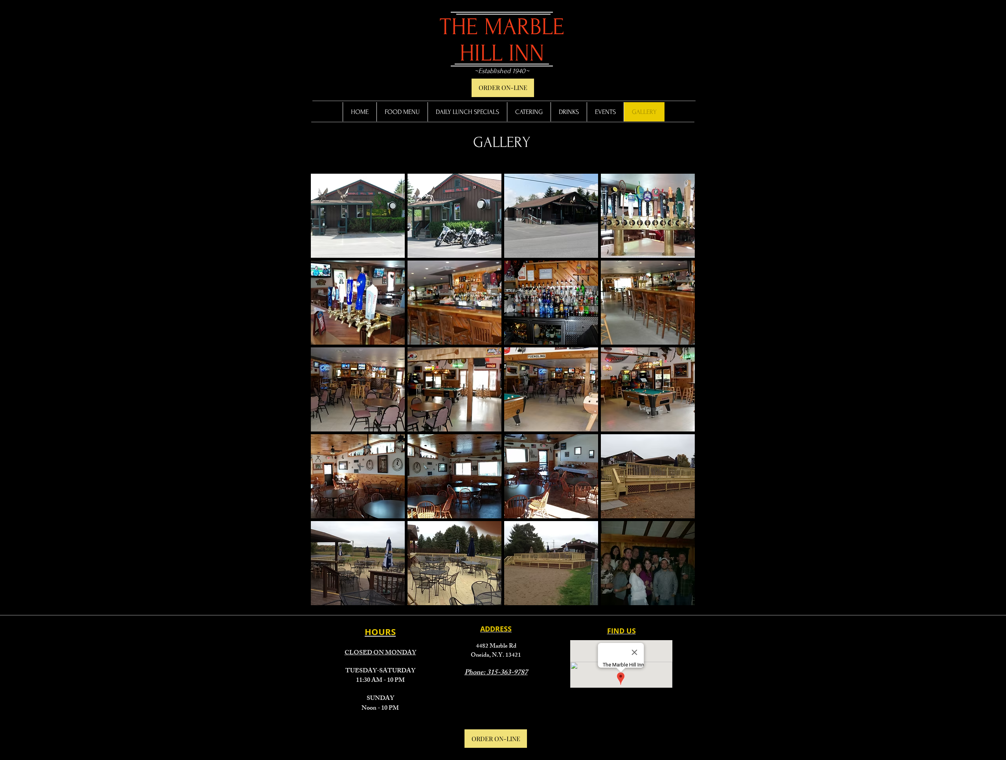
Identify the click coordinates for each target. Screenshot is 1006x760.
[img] (358, 216)
